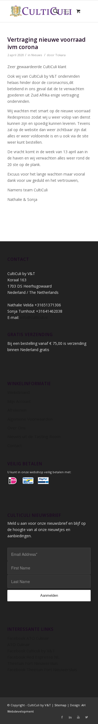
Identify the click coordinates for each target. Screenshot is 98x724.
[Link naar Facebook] (62, 717)
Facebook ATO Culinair (28, 638)
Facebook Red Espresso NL (33, 657)
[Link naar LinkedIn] (70, 717)
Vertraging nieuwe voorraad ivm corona (46, 43)
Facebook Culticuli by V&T (31, 650)
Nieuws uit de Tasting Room (33, 436)
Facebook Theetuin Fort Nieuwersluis (42, 669)
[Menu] (66, 11)
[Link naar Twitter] (86, 717)
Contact (14, 445)
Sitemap (60, 705)
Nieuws (36, 55)
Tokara (60, 55)
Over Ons (16, 427)
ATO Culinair (18, 644)
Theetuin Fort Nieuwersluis (32, 663)
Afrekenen (16, 410)
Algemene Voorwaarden (30, 419)
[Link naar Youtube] (78, 717)
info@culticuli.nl (34, 317)
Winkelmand (18, 392)
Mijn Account (19, 401)
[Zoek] (53, 11)
